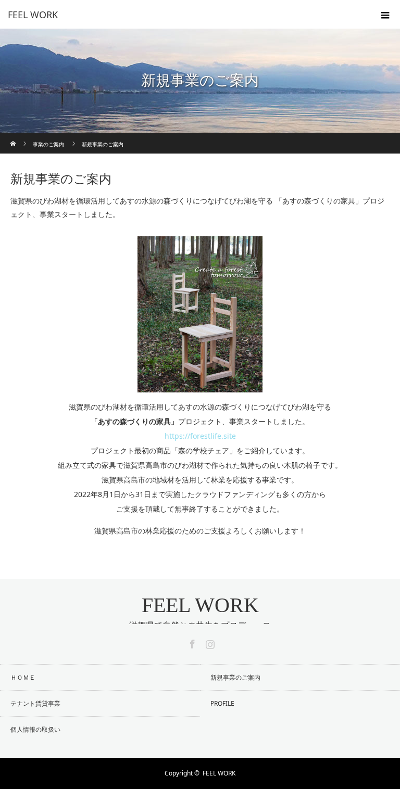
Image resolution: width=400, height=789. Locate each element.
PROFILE (222, 703)
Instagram (209, 642)
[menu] (385, 14)
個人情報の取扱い (35, 729)
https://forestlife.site (200, 436)
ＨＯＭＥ (22, 677)
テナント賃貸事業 (35, 703)
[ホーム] (13, 137)
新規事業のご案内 (235, 677)
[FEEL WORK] (184, 14)
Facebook (191, 642)
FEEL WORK (200, 605)
